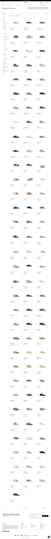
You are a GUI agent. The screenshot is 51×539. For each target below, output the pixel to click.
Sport (10, 2)
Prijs (25, 13)
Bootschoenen (5, 29)
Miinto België (5, 524)
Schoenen (4, 26)
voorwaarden (33, 517)
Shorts (3, 62)
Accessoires (4, 13)
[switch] (29, 14)
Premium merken (35, 13)
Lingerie (4, 21)
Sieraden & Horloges (5, 63)
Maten (16, 13)
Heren (6, 2)
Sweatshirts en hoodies (5, 66)
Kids (8, 2)
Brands (13, 2)
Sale (30, 13)
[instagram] (3, 531)
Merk (11, 13)
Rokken (4, 25)
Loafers (4, 40)
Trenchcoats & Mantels (5, 70)
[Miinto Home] (25, 2)
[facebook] (8, 531)
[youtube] (6, 531)
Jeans (3, 18)
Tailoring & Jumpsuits (5, 67)
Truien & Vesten (4, 71)
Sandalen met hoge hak (6, 50)
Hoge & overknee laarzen (6, 37)
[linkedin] (5, 531)
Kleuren (21, 13)
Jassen (4, 17)
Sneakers (5, 54)
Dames (3, 2)
